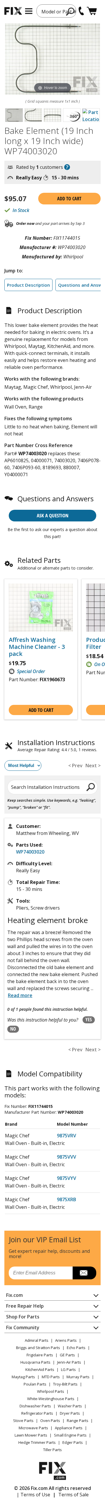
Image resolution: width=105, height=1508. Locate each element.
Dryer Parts (70, 1413)
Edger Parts (72, 1442)
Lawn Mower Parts (31, 1435)
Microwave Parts (33, 1427)
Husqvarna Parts (35, 1362)
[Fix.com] (13, 11)
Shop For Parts (22, 1316)
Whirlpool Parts (50, 1391)
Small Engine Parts (70, 1435)
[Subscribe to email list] (84, 1273)
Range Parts (77, 1420)
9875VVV (66, 1157)
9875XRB (66, 1199)
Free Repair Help (25, 1306)
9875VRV (66, 1135)
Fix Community (22, 1327)
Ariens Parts (66, 1340)
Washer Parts (70, 1406)
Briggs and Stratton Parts (38, 1347)
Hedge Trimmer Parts (37, 1442)
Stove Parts (23, 1420)
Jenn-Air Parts (69, 1362)
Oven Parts (50, 1420)
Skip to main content (52, 11)
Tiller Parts (52, 1449)
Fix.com (14, 1295)
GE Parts (67, 1355)
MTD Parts (51, 1376)
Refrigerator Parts (37, 1413)
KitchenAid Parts (39, 1369)
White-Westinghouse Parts (50, 1398)
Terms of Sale (73, 1494)
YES (88, 1019)
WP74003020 (30, 852)
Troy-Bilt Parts (65, 1384)
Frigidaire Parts (40, 1355)
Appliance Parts (69, 1427)
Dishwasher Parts (35, 1406)
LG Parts (68, 1369)
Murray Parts (78, 1376)
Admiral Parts (36, 1340)
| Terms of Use (33, 1494)
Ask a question (53, 515)
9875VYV (66, 1178)
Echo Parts (76, 1347)
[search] (91, 786)
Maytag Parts (23, 1376)
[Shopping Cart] (92, 11)
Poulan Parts (35, 1384)
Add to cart (69, 198)
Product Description (28, 285)
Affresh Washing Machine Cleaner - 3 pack (37, 646)
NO (13, 1029)
